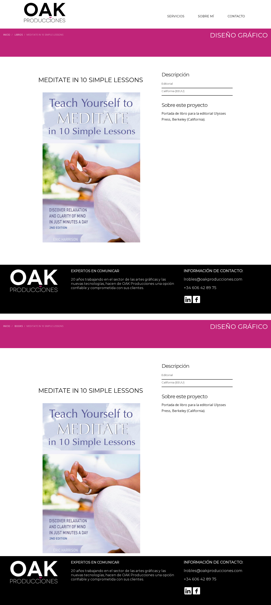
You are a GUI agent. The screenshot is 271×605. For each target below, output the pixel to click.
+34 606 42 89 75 (200, 287)
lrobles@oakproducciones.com (213, 279)
